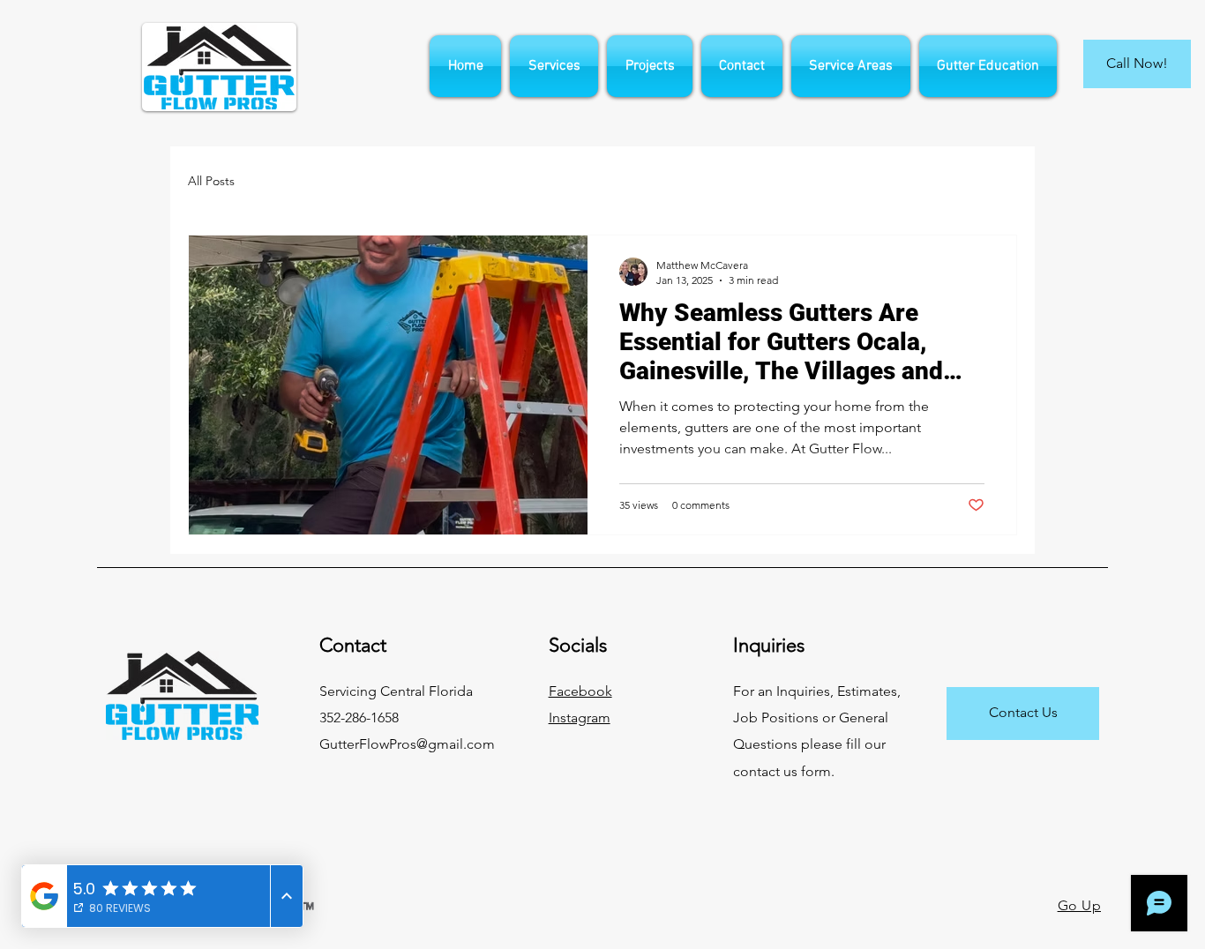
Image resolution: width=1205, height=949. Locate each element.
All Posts (211, 181)
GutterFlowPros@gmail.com (407, 744)
